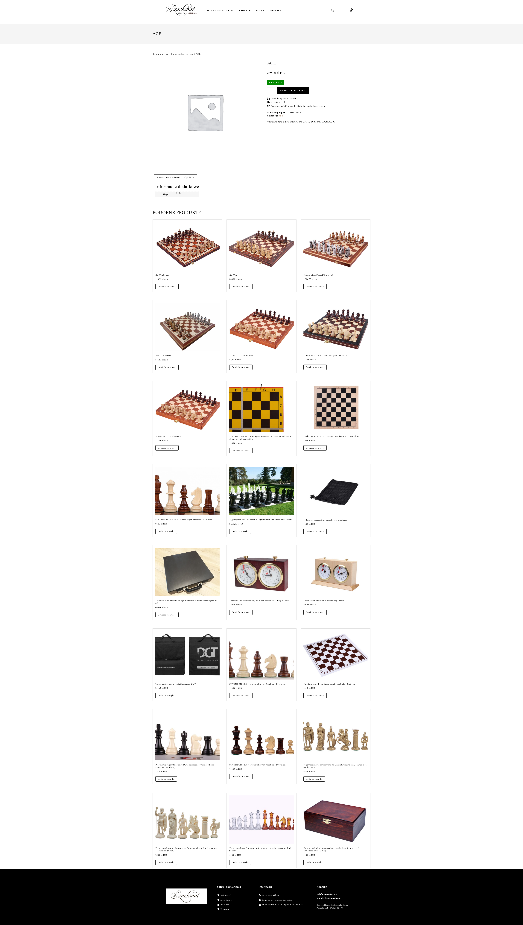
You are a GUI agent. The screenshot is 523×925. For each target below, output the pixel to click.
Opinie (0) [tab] (189, 177)
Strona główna (160, 54)
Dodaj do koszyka (293, 90)
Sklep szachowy (218, 10)
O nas (260, 10)
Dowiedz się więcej (167, 286)
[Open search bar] (332, 10)
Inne (191, 54)
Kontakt (275, 10)
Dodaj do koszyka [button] (166, 531)
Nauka (242, 10)
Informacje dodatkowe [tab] (168, 177)
